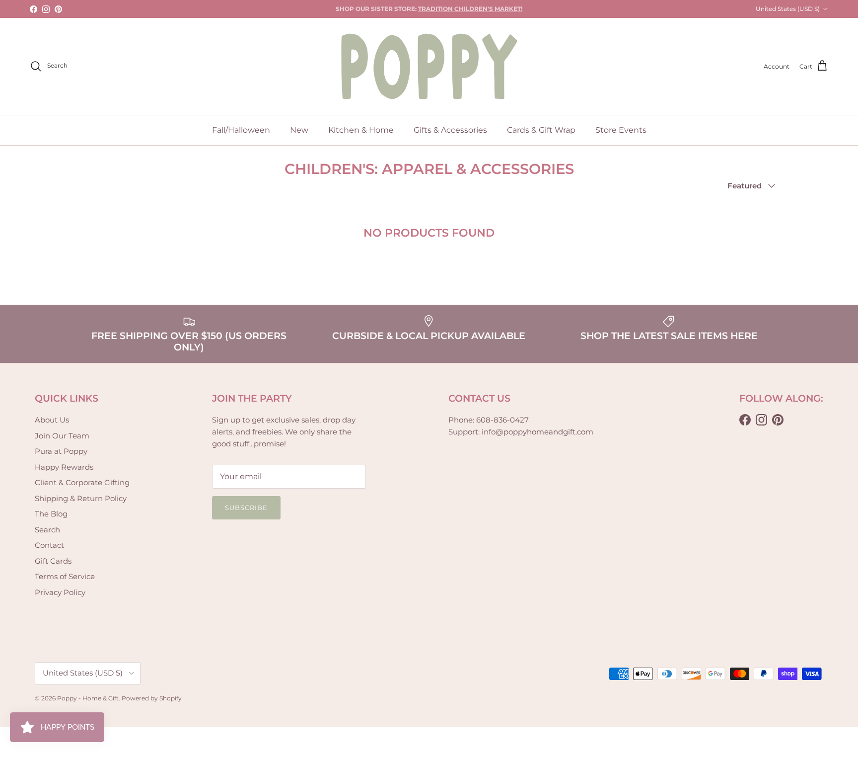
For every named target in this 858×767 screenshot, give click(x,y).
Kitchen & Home (361, 130)
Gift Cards (53, 561)
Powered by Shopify (152, 698)
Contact (49, 545)
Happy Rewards (64, 467)
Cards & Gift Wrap (541, 130)
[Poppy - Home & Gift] (429, 66)
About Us (52, 420)
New (299, 130)
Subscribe (246, 507)
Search (47, 529)
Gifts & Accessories (450, 130)
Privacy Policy (60, 592)
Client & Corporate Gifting (82, 482)
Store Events (620, 130)
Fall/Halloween (241, 130)
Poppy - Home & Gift (88, 698)
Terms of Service (65, 576)
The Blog (51, 513)
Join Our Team (62, 435)
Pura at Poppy (61, 451)
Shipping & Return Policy (81, 498)
